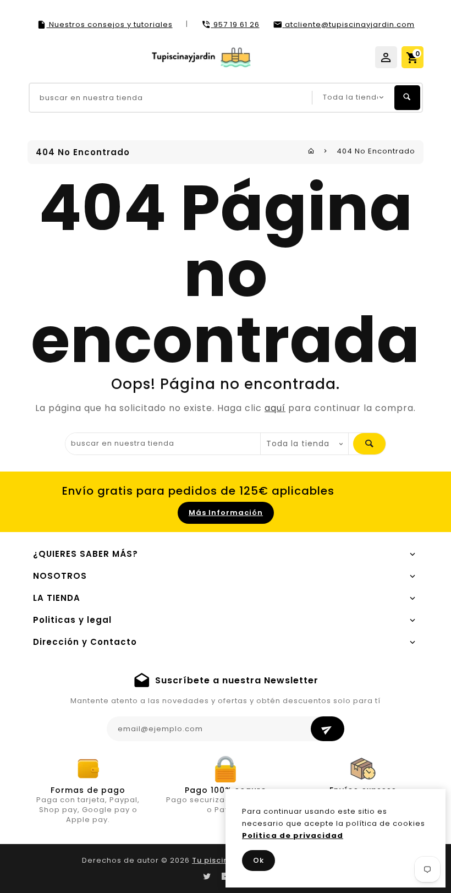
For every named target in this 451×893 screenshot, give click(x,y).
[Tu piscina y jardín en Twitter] (207, 876)
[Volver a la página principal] (311, 151)
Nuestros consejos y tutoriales (110, 24)
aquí (275, 408)
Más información (226, 512)
